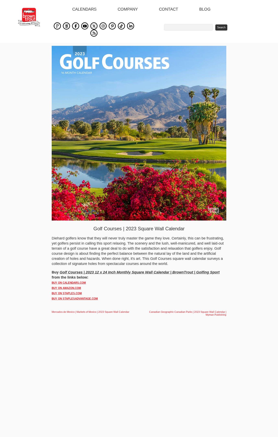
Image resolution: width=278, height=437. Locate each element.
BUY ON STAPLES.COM (67, 293)
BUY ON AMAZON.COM (66, 288)
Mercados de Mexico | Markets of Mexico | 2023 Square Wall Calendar (90, 312)
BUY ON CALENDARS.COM (69, 282)
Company (128, 9)
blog (205, 9)
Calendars (84, 9)
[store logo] (29, 17)
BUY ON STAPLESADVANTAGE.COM (75, 298)
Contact (168, 9)
